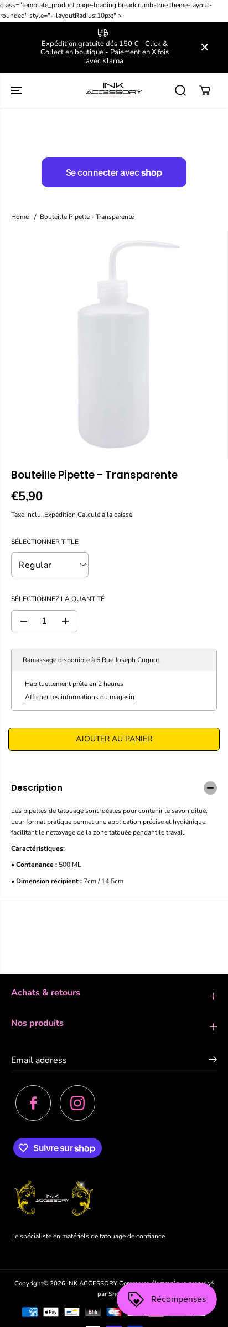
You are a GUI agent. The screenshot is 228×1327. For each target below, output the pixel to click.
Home (20, 216)
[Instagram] (77, 1103)
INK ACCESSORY (92, 1283)
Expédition (60, 514)
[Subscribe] (213, 1061)
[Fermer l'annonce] (205, 47)
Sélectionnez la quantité (58, 598)
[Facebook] (33, 1103)
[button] (17, 90)
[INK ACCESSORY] (114, 90)
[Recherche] (180, 90)
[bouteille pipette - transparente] (113, 345)
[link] (114, 1199)
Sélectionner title (45, 541)
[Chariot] (205, 90)
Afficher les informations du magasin (79, 697)
